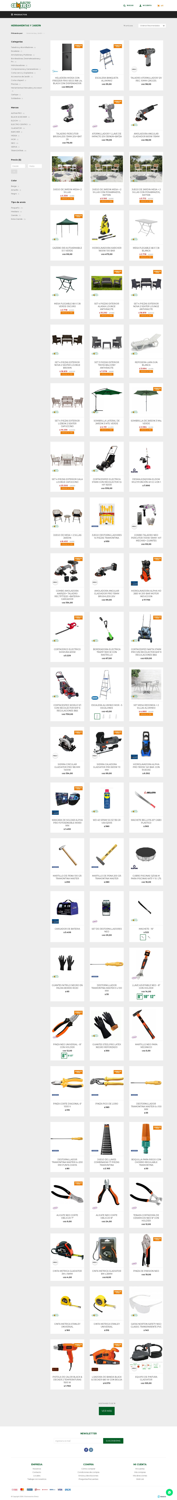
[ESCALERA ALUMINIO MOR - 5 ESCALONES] (107, 684)
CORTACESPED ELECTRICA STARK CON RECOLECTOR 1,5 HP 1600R (106, 482)
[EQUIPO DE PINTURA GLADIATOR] (146, 1356)
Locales (36, 1475)
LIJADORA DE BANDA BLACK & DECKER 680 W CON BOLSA (106, 1378)
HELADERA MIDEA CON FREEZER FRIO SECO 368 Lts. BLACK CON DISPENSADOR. (67, 81)
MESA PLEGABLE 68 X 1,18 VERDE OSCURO (67, 305)
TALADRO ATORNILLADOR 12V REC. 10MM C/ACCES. (146, 79)
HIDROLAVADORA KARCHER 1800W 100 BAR (106, 249)
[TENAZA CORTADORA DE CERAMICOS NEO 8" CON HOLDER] (146, 1195)
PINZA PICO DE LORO (106, 1104)
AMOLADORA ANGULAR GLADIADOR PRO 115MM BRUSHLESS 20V (106, 594)
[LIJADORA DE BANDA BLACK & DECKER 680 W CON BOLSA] (107, 1356)
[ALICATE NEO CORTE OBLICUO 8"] (107, 1195)
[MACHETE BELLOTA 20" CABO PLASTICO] (146, 799)
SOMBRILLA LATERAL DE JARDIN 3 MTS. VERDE (107, 422)
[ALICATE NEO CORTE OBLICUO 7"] (67, 1195)
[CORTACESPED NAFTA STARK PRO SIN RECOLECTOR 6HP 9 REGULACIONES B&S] (146, 629)
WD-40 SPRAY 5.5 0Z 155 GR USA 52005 (107, 821)
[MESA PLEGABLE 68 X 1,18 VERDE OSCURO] (67, 283)
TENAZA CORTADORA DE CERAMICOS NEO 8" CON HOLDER (146, 1218)
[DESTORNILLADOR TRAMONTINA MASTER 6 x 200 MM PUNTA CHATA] (67, 1139)
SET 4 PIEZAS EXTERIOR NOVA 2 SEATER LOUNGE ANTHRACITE (146, 306)
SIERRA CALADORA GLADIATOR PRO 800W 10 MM (106, 767)
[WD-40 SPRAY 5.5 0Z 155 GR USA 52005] (107, 799)
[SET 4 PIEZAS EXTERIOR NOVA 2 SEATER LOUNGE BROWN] (67, 342)
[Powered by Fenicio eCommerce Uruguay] (162, 1496)
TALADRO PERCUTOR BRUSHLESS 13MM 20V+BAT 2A (67, 136)
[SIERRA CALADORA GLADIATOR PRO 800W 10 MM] (107, 744)
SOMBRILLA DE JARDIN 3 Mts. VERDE (146, 422)
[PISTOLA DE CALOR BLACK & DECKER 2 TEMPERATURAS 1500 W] (67, 1356)
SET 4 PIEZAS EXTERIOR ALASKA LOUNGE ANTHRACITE (106, 306)
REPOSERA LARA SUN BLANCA (146, 363)
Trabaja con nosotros (37, 1479)
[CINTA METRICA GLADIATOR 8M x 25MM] (107, 1250)
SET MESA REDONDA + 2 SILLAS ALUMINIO (146, 706)
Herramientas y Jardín (34, 33)
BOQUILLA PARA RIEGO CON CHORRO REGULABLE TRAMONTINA (146, 1162)
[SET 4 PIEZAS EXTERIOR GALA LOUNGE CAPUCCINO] (67, 459)
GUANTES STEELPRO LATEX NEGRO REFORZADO (107, 1045)
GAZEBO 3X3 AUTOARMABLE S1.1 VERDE (67, 249)
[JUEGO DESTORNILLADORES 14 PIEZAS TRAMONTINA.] (107, 514)
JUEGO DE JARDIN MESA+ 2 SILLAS (67, 190)
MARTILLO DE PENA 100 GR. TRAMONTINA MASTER (67, 877)
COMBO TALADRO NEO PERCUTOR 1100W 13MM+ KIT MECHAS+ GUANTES (146, 538)
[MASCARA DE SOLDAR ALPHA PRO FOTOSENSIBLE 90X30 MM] (67, 799)
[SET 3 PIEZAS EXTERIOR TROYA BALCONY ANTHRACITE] (107, 342)
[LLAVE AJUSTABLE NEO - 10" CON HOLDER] (146, 996)
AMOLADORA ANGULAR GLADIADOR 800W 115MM (146, 135)
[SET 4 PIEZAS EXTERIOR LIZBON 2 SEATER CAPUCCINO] (67, 400)
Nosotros (37, 1469)
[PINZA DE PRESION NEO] (146, 1250)
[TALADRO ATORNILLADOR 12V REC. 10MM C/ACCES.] (146, 57)
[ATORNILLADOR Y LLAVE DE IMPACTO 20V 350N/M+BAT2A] (107, 113)
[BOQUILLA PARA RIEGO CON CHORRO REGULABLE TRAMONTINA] (146, 1139)
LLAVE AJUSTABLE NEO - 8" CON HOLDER (146, 986)
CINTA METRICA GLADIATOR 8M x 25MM (106, 1272)
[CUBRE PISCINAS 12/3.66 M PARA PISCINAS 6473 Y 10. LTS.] (146, 855)
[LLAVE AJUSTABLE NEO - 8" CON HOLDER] (146, 965)
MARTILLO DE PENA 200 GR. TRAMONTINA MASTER (106, 877)
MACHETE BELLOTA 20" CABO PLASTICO (146, 821)
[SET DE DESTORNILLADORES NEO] (107, 908)
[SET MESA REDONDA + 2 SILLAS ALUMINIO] (146, 684)
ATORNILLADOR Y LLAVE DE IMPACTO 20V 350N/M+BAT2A (107, 135)
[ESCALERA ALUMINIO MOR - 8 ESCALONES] (116, 716)
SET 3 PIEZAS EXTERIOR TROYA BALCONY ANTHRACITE (106, 365)
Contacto (36, 1472)
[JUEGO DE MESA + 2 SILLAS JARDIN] (67, 514)
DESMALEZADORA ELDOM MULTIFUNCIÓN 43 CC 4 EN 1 (146, 480)
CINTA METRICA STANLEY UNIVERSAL (67, 1325)
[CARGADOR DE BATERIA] (67, 908)
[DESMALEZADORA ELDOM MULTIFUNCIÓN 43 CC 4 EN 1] (146, 459)
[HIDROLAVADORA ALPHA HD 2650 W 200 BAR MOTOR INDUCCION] (146, 570)
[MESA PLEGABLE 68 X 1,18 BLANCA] (146, 227)
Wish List (140, 1479)
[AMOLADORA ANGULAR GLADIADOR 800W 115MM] (146, 113)
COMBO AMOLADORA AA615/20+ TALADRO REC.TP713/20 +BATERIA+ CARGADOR (67, 595)
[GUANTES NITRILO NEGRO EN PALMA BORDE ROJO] (67, 965)
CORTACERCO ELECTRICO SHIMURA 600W (67, 650)
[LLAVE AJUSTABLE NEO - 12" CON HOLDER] (152, 996)
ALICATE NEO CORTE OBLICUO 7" (67, 1216)
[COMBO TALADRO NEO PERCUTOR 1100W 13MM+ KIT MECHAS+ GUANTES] (146, 514)
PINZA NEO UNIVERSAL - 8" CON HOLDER (67, 1045)
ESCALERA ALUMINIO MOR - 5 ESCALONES (106, 706)
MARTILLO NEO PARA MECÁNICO (146, 1045)
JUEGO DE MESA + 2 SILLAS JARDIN (67, 536)
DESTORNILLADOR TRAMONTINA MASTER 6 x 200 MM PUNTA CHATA (67, 1162)
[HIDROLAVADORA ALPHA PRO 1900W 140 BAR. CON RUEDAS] (146, 744)
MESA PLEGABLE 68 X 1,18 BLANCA (146, 249)
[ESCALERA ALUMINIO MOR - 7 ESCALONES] (110, 716)
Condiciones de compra (88, 1472)
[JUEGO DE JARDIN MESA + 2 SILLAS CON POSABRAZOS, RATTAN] (107, 169)
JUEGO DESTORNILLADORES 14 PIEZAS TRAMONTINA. (107, 536)
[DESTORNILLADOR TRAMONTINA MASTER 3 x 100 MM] (107, 965)
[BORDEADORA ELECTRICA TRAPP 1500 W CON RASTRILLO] (107, 629)
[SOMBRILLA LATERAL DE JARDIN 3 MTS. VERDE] (107, 400)
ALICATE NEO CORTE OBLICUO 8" (106, 1216)
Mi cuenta (140, 1469)
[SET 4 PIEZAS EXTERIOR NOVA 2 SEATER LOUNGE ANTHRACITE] (146, 283)
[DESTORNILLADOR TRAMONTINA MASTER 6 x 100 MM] (146, 1083)
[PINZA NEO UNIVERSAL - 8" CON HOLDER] (67, 1024)
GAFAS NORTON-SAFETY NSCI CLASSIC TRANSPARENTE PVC (146, 1325)
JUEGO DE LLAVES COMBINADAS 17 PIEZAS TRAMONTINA (106, 1162)
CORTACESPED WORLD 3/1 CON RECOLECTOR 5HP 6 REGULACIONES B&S (67, 708)
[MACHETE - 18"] (149, 937)
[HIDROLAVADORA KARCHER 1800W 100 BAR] (107, 227)
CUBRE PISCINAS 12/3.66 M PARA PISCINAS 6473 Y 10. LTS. (146, 877)
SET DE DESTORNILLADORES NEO (107, 930)
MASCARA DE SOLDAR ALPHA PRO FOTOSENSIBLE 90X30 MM (67, 823)
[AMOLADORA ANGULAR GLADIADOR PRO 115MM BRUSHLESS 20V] (107, 570)
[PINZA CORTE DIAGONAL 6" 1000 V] (67, 1083)
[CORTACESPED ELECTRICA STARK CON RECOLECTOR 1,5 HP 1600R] (107, 459)
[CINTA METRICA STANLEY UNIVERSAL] (67, 1303)
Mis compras (140, 1472)
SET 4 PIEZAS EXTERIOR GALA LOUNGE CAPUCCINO (67, 480)
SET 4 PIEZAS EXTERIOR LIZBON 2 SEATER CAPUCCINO (67, 424)
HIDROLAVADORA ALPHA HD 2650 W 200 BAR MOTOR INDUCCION (146, 594)
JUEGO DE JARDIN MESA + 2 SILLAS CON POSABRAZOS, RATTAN (106, 192)
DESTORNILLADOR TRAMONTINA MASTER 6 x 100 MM (146, 1107)
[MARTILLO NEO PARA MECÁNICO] (146, 1024)
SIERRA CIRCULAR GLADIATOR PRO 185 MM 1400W (67, 767)
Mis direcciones (140, 1475)
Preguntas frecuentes (88, 1479)
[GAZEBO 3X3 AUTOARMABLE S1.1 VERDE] (67, 227)
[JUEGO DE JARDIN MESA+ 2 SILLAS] (67, 169)
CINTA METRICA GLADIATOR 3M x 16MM (67, 1272)
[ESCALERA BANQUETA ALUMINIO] (107, 57)
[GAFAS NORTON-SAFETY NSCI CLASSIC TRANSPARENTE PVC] (146, 1303)
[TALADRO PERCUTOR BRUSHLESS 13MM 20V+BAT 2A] (67, 113)
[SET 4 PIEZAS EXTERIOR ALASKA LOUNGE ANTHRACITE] (107, 283)
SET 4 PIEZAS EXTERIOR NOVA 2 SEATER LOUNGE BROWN (67, 365)
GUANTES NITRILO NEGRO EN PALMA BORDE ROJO (67, 986)
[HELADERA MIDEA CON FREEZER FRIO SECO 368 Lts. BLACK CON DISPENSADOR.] (67, 57)
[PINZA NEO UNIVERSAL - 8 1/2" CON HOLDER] (70, 1055)
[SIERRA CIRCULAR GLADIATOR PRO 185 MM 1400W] (67, 744)
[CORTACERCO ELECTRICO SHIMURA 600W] (67, 629)
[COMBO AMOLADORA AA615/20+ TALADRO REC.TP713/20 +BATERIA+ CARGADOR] (67, 570)
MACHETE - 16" (146, 929)
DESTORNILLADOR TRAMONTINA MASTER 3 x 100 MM (106, 988)
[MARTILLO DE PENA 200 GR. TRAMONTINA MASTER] (107, 855)
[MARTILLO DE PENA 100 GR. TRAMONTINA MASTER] (67, 855)
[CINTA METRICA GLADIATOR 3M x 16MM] (67, 1250)
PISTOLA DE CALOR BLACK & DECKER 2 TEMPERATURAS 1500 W (67, 1380)
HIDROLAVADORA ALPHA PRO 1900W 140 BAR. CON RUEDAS (146, 767)
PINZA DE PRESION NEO (146, 1271)
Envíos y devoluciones (88, 1475)
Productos (20, 14)
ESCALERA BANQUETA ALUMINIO (106, 79)
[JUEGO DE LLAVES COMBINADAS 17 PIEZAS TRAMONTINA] (107, 1139)
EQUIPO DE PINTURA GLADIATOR (146, 1378)
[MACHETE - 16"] (146, 908)
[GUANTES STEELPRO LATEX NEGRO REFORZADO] (107, 1024)
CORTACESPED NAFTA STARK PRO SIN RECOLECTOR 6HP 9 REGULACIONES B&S (146, 652)
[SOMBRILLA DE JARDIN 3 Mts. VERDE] (146, 400)
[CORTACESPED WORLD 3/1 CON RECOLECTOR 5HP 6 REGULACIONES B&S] (67, 684)
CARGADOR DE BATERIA (67, 929)
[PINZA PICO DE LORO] (107, 1083)
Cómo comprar (88, 1469)
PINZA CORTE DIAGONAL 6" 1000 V (67, 1105)
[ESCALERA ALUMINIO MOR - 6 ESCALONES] (103, 716)
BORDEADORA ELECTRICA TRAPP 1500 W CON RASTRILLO (106, 652)
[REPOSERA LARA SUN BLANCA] (146, 342)
